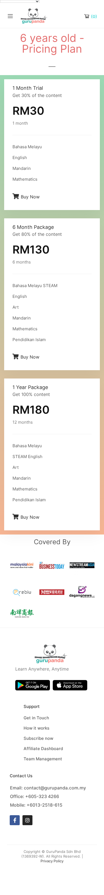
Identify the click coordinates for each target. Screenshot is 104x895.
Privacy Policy (52, 861)
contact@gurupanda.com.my (55, 788)
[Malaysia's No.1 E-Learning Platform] (34, 15)
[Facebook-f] (15, 820)
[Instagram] (27, 820)
